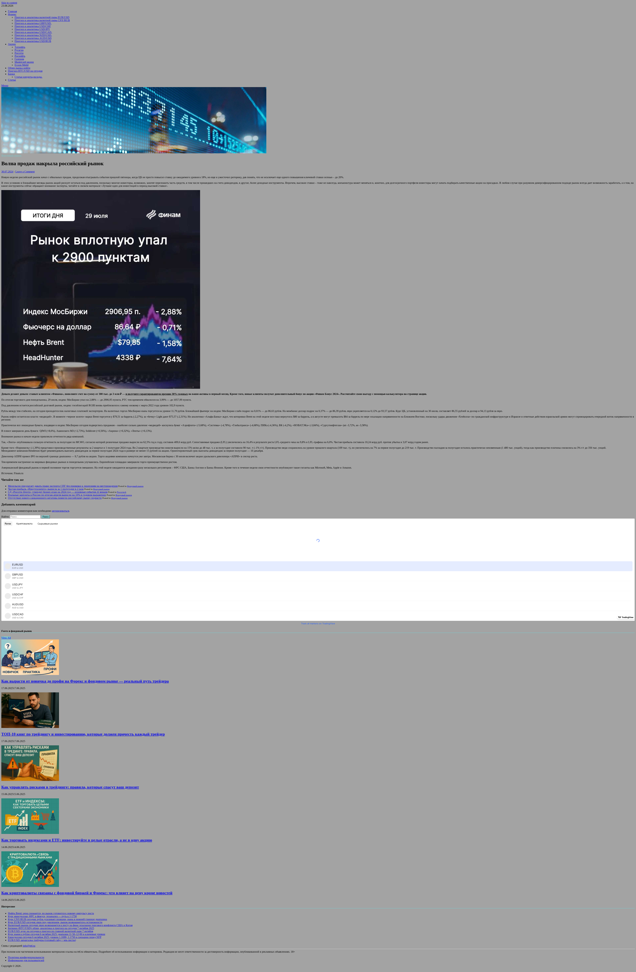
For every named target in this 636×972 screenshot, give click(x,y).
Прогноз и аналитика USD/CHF (33, 26)
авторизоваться (60, 510)
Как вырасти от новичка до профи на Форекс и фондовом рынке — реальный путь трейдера (85, 681)
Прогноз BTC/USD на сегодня (25, 71)
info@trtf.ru (29, 945)
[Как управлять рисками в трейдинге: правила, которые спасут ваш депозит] (30, 780)
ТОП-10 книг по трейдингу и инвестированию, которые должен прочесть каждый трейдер (83, 734)
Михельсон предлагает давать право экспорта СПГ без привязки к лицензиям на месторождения (63, 486)
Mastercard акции (24, 62)
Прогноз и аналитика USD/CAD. (33, 32)
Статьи (12, 79)
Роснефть (20, 56)
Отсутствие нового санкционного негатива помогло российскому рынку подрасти (55, 498)
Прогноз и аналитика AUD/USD (33, 38)
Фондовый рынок (11, 155)
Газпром (19, 59)
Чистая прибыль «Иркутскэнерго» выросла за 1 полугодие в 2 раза (46, 489)
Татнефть (20, 47)
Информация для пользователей (26, 960)
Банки (11, 74)
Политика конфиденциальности (26, 957)
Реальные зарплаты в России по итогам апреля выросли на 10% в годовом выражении (57, 495)
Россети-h (121, 492)
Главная (12, 11)
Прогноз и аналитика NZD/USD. (33, 35)
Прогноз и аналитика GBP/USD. (33, 23)
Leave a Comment (25, 171)
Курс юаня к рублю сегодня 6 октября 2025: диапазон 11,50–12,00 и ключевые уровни (56, 934)
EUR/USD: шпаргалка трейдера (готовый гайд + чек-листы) (42, 940)
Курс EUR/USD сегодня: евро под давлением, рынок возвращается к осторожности (55, 922)
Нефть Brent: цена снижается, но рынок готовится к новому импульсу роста (51, 913)
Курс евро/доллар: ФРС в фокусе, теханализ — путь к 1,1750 (42, 916)
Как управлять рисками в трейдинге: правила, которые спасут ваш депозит (70, 787)
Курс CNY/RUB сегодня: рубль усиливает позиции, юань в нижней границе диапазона (57, 919)
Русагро (19, 50)
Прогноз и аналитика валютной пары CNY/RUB (42, 20)
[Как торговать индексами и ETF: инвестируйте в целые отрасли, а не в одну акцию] (30, 833)
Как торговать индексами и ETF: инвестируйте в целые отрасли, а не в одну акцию (76, 840)
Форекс (12, 14)
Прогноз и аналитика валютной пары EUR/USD (42, 17)
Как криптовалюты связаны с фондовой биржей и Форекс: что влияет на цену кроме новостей (86, 893)
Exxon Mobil (21, 65)
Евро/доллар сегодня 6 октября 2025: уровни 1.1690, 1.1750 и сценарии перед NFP (54, 937)
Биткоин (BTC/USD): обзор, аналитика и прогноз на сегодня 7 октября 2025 (51, 928)
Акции (12, 44)
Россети (19, 53)
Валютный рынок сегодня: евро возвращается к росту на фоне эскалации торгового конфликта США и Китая (70, 925)
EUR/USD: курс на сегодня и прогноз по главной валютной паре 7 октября (50, 931)
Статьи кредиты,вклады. (28, 76)
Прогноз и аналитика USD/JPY (32, 29)
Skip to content (9, 2)
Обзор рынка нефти (19, 68)
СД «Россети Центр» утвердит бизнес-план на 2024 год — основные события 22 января (57, 492)
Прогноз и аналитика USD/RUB (33, 41)
